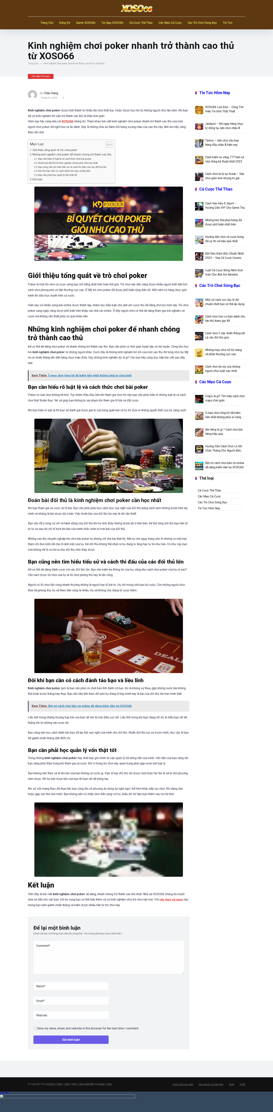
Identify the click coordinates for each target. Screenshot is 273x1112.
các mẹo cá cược (171, 899)
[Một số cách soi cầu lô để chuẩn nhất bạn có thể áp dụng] (199, 302)
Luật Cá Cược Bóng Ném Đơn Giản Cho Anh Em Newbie (224, 272)
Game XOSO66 (85, 23)
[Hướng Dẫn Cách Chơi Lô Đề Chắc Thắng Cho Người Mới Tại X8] (199, 449)
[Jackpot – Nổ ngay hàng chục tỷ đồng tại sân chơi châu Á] (199, 126)
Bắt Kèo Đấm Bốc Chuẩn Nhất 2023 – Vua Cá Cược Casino (224, 256)
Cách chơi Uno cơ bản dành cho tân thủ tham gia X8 (225, 319)
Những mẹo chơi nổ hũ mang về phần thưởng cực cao (223, 352)
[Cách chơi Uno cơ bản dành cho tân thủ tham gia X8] (199, 319)
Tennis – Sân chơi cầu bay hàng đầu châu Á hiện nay (222, 142)
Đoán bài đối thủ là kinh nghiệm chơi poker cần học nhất (68, 163)
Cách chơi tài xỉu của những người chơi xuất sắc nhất (222, 369)
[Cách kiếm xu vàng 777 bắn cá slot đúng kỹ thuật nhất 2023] (199, 159)
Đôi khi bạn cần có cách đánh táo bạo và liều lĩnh (64, 171)
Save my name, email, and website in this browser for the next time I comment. (88, 1028)
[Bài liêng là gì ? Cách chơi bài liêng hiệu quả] (199, 432)
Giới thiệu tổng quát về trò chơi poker (54, 150)
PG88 (242, 1084)
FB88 (231, 1084)
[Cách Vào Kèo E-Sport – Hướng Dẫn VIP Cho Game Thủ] (199, 206)
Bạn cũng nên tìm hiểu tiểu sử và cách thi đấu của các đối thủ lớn (72, 167)
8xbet (59, 1084)
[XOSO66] (136, 8)
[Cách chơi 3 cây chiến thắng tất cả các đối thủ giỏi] (199, 335)
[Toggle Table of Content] (107, 144)
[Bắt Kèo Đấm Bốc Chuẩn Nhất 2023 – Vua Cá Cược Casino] (199, 256)
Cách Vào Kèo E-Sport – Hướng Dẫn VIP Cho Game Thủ (225, 205)
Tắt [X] (4, 1093)
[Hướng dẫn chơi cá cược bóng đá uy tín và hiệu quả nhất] (199, 239)
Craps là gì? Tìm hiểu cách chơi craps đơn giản (225, 398)
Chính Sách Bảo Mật (182, 1084)
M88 (87, 1084)
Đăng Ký (64, 23)
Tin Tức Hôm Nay (214, 92)
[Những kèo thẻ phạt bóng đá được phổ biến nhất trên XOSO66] (199, 222)
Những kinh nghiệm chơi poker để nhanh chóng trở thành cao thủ (71, 154)
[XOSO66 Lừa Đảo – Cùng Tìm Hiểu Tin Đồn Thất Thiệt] (199, 109)
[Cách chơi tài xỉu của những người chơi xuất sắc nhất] (199, 369)
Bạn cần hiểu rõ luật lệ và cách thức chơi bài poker (64, 158)
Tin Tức (228, 23)
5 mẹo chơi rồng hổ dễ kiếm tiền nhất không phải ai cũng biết (223, 415)
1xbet (66, 1084)
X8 (91, 1084)
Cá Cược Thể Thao (141, 23)
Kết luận (37, 179)
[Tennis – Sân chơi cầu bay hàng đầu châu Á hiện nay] (199, 143)
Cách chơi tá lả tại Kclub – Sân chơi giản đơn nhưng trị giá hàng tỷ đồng (224, 176)
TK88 (73, 1084)
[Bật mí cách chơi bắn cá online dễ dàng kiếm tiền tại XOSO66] (199, 465)
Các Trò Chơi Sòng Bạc (202, 23)
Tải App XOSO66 (112, 23)
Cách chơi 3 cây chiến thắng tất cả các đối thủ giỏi (225, 335)
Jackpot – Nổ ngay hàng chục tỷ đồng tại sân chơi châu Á (224, 126)
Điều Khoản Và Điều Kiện (211, 1084)
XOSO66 (67, 121)
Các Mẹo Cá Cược (170, 23)
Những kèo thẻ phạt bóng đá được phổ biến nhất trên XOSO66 (223, 222)
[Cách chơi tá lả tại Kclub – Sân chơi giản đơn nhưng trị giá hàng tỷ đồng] (199, 176)
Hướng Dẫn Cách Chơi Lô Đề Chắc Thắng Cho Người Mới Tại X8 (223, 449)
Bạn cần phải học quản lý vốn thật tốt (57, 175)
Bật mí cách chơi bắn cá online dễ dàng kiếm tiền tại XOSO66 (224, 465)
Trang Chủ (46, 23)
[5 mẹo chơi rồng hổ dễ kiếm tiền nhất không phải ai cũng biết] (199, 415)
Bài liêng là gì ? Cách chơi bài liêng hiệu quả (224, 432)
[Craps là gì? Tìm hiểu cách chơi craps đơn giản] (199, 398)
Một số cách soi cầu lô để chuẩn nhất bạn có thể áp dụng (224, 302)
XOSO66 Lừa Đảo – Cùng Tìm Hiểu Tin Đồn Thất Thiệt (224, 109)
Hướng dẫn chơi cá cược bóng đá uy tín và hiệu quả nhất (224, 239)
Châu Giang (51, 93)
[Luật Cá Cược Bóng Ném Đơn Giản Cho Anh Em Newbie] (199, 273)
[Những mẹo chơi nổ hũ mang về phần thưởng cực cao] (199, 352)
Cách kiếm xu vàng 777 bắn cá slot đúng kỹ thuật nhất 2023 (224, 159)
